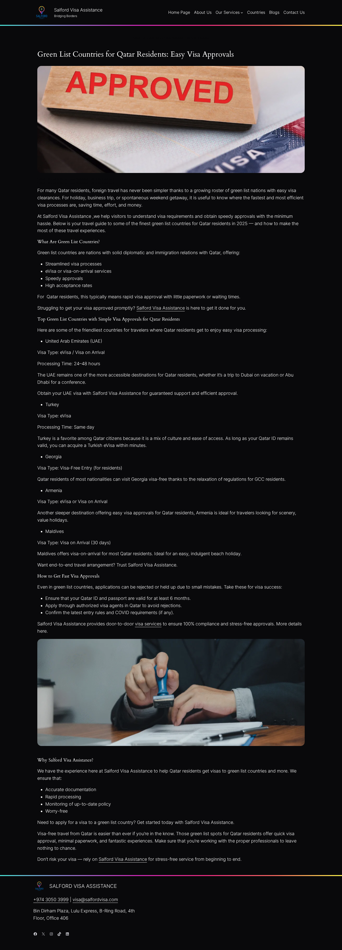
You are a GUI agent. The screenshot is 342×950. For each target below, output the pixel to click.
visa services (148, 623)
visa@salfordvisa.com (95, 899)
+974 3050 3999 (51, 899)
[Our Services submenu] (242, 12)
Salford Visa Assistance (160, 308)
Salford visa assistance (83, 886)
